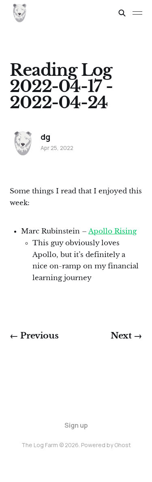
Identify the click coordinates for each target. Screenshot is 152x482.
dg (45, 137)
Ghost (122, 445)
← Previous (34, 335)
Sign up (76, 425)
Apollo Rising (112, 231)
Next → (126, 335)
